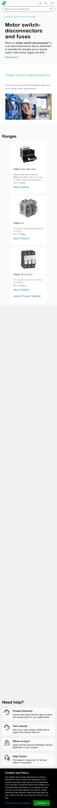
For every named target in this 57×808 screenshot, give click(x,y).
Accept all (41, 803)
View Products (21, 187)
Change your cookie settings (18, 803)
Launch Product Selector (27, 296)
